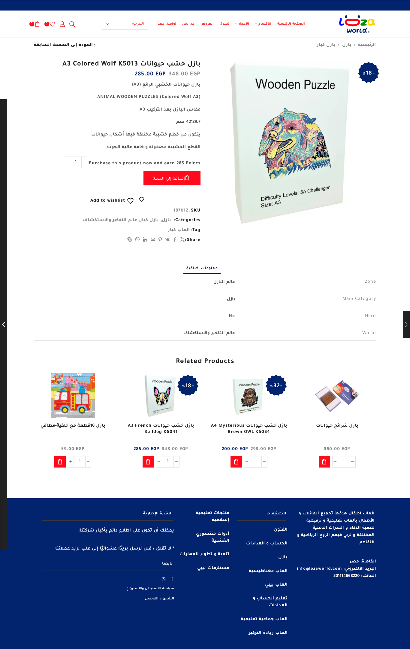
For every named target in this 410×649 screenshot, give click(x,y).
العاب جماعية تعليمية (264, 619)
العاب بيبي (276, 585)
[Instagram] (164, 579)
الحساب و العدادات (267, 543)
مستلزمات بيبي (213, 568)
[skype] (130, 241)
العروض (207, 24)
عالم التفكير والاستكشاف (110, 220)
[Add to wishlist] (366, 386)
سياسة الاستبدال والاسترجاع (150, 588)
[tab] (202, 269)
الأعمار (244, 24)
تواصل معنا (166, 24)
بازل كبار (326, 45)
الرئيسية (367, 45)
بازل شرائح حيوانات (337, 426)
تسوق (224, 24)
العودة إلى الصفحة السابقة (63, 45)
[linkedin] (145, 241)
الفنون (281, 530)
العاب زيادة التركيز (268, 633)
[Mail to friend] (153, 241)
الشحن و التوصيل (159, 599)
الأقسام (264, 24)
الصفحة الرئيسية (291, 24)
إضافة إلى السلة (169, 179)
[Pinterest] (160, 241)
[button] (324, 462)
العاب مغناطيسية (268, 571)
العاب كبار (179, 230)
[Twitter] (182, 241)
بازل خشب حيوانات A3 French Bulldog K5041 (161, 429)
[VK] (167, 241)
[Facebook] (175, 241)
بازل (346, 45)
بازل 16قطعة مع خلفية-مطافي (73, 426)
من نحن (188, 24)
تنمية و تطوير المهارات (204, 554)
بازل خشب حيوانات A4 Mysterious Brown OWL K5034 (249, 429)
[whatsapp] (137, 241)
